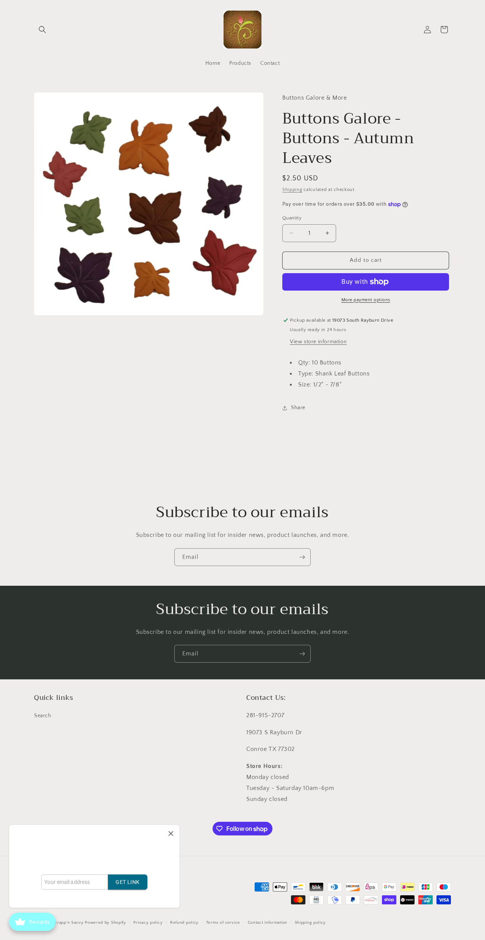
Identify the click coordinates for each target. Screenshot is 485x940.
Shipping (292, 189)
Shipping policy (310, 922)
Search (43, 716)
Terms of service (223, 922)
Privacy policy (148, 922)
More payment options (365, 299)
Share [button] (298, 408)
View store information (318, 342)
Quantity (292, 218)
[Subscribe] (302, 557)
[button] (42, 29)
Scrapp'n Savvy (68, 922)
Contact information (267, 922)
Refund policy (184, 922)
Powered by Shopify (105, 922)
